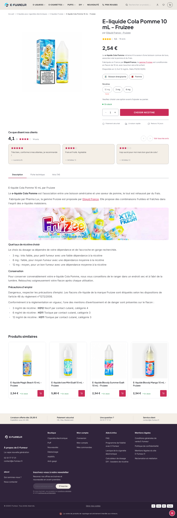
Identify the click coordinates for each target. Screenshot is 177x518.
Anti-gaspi (52, 461)
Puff (49, 443)
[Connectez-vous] (157, 5)
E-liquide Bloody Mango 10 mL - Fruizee (149, 384)
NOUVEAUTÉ (93, 5)
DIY (80, 5)
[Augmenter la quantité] (115, 112)
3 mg (118, 89)
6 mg (128, 89)
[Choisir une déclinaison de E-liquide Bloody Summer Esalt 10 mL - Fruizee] (122, 393)
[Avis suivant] (150, 138)
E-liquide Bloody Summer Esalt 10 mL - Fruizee (108, 384)
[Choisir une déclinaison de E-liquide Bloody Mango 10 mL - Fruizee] (163, 393)
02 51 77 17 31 (10, 458)
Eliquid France (90, 199)
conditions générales (64, 491)
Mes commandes (84, 447)
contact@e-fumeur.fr (13, 461)
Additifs (51, 456)
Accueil (11, 14)
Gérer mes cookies (93, 506)
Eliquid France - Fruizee (118, 32)
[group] (52, 62)
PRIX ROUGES (111, 5)
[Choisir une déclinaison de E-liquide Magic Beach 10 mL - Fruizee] (40, 393)
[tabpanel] (88, 252)
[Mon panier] (170, 4)
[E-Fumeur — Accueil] (15, 5)
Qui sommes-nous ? (12, 477)
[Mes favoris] (163, 5)
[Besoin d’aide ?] (172, 513)
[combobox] (139, 4)
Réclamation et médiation (146, 458)
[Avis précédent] (143, 138)
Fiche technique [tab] (37, 174)
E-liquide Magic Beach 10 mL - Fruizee (26, 384)
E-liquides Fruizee (56, 14)
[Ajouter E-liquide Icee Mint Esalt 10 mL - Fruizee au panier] (81, 393)
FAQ (107, 438)
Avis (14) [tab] (56, 174)
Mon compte (82, 443)
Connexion (81, 438)
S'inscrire (63, 486)
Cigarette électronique (57, 438)
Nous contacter (10, 482)
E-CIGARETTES (55, 5)
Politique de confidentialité (146, 446)
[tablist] (88, 174)
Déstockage (53, 452)
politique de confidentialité (47, 493)
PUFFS (71, 5)
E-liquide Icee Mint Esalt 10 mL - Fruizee (67, 384)
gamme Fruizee (145, 62)
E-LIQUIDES (38, 5)
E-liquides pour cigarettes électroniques (32, 14)
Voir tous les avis (161, 138)
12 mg (107, 89)
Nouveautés (53, 447)
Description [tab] (17, 174)
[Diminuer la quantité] (105, 112)
